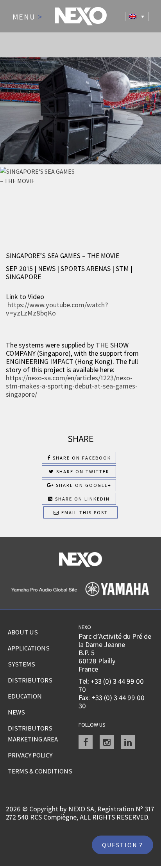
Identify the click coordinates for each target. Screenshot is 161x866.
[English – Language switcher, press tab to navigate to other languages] (136, 16)
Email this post (83, 512)
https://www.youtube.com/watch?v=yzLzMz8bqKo (57, 308)
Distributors (30, 680)
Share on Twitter (81, 471)
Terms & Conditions (40, 771)
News (16, 712)
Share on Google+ (82, 485)
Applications (29, 648)
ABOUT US (23, 632)
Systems (21, 664)
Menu (28, 17)
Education (25, 696)
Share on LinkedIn (81, 499)
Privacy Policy (30, 755)
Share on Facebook (81, 458)
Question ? (122, 845)
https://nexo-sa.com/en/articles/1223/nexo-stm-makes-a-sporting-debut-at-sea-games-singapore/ (72, 386)
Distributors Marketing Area (33, 733)
